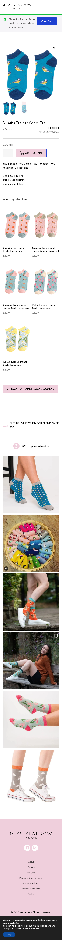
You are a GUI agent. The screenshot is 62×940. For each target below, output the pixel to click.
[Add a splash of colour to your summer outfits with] (31, 543)
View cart (47, 21)
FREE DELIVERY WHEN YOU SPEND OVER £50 (34, 425)
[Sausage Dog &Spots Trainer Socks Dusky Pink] (46, 224)
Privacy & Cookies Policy (31, 878)
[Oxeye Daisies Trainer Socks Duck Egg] (17, 338)
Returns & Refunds (31, 883)
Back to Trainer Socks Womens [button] (32, 389)
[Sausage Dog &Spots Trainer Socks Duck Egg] (17, 281)
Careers (31, 867)
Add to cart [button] (33, 153)
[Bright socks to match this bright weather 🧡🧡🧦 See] (31, 602)
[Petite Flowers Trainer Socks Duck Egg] (46, 281)
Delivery (31, 872)
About (31, 861)
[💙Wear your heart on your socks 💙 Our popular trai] (31, 484)
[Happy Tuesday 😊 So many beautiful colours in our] (31, 660)
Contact (31, 894)
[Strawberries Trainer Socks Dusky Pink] (17, 224)
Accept (9, 934)
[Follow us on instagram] (35, 848)
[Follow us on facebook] (27, 848)
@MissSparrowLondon (35, 446)
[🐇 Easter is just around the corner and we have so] (31, 778)
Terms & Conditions (31, 888)
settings (35, 928)
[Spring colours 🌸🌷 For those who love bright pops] (31, 719)
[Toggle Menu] (56, 7)
